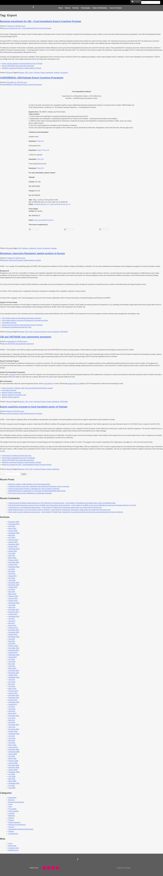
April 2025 (11, 526)
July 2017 (11, 619)
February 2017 (13, 628)
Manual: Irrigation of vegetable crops (14, 395)
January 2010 (12, 747)
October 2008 (12, 770)
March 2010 (12, 745)
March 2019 (12, 594)
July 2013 (11, 706)
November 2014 (13, 673)
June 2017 (11, 621)
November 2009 (13, 749)
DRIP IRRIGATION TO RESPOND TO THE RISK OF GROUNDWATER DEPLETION (36, 491)
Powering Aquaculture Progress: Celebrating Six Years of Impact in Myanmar (34, 488)
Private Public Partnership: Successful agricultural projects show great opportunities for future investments (88, 512)
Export (43, 72)
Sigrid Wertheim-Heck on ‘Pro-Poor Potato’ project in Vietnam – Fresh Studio (34, 510)
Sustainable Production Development (20, 829)
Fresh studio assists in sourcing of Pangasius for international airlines (25, 320)
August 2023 (12, 551)
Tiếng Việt (40, 141)
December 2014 (13, 670)
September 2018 (13, 603)
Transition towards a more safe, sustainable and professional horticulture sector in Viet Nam (38, 486)
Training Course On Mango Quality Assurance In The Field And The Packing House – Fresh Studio (41, 503)
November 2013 (13, 697)
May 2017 (11, 623)
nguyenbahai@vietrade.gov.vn (60, 204)
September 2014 (13, 677)
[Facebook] (63, 2)
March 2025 (12, 528)
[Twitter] (67, 2)
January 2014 (12, 693)
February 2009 (13, 761)
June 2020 (11, 580)
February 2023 (13, 560)
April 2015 (11, 666)
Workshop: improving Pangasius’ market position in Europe (21, 68)
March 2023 (12, 558)
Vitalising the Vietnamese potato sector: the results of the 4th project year (77, 507)
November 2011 (13, 724)
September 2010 (13, 734)
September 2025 (13, 524)
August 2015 (12, 657)
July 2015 (11, 659)
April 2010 (11, 743)
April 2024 (11, 537)
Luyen (23, 26)
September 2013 (13, 702)
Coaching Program (39, 331)
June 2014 (11, 682)
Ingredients (49, 72)
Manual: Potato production (10, 397)
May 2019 (11, 591)
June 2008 (11, 776)
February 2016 (13, 646)
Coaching (36, 72)
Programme (46, 248)
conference (32, 248)
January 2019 (12, 598)
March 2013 (12, 713)
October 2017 (12, 614)
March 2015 (12, 668)
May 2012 (11, 720)
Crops (10, 804)
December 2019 (13, 582)
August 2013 (12, 704)
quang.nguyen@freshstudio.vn (43, 220)
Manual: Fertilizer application (11, 392)
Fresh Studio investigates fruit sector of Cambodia (18, 458)
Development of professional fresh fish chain (16, 327)
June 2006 (11, 788)
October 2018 (12, 600)
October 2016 (12, 634)
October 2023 (12, 546)
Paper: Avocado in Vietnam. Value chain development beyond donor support (27, 388)
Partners (11, 818)
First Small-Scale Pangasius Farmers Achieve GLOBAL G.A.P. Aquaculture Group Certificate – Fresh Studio (44, 505)
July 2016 (11, 639)
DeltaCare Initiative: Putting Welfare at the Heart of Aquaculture (29, 484)
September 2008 (13, 772)
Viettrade (54, 248)
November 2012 (13, 715)
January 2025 (12, 531)
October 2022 (12, 564)
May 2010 (11, 740)
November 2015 (13, 650)
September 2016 (13, 637)
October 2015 (12, 652)
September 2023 (13, 549)
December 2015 (13, 648)
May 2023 (11, 555)
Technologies (85, 8)
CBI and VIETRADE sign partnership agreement (18, 66)
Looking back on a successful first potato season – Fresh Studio (29, 507)
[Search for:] (10, 474)
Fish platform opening (9, 322)
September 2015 (13, 655)
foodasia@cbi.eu (73, 383)
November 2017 (13, 612)
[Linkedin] (76, 2)
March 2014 (12, 688)
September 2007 (13, 783)
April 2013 (11, 711)
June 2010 (11, 738)
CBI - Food (29, 72)
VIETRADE (64, 331)
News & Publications (100, 8)
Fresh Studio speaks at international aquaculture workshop (21, 318)
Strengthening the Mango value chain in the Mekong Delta (96, 503)
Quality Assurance (14, 822)
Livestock (11, 813)
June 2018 (11, 605)
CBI (19, 248)
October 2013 (12, 700)
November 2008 (13, 767)
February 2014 (13, 691)
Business (10, 72)
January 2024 (12, 542)
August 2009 (12, 754)
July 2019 (11, 589)
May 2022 (11, 571)
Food (10, 806)
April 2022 (11, 573)
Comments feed (13, 848)
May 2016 (11, 641)
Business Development (16, 802)
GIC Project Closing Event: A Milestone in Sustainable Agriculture (30, 493)
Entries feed (12, 845)
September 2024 (13, 533)
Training (11, 831)
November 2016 (13, 632)
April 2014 (11, 686)
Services (75, 8)
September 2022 (13, 567)
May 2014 (11, 684)
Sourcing (11, 827)
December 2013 (13, 695)
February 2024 (13, 540)
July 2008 (11, 774)
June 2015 (11, 661)
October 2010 (12, 731)
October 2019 (12, 587)
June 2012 (11, 718)
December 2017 (13, 609)
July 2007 (11, 785)
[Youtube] (72, 2)
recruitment (64, 72)
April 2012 (11, 722)
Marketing (11, 815)
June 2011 (11, 727)
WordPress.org (13, 850)
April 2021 (11, 578)
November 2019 (13, 585)
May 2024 (11, 535)
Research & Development (17, 824)
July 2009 (11, 756)
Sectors (67, 8)
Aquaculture (12, 797)
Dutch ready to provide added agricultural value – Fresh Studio (29, 512)
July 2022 (11, 569)
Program (57, 72)
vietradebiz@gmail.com (41, 204)
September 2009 (13, 752)
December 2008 (13, 765)
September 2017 (13, 616)
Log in (10, 843)
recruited (12, 374)
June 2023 (11, 553)
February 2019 (13, 596)
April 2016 (11, 643)
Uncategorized (13, 833)
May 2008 (11, 779)
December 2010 (13, 729)
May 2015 (11, 664)
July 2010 (11, 736)
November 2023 (13, 544)
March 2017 (12, 625)
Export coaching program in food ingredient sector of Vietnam (22, 63)
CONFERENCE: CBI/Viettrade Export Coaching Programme (31, 77)
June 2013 (11, 709)
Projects (11, 820)
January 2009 (12, 763)
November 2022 (13, 562)
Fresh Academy (13, 811)
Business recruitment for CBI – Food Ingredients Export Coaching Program (40, 21)
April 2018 (11, 607)
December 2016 (13, 630)
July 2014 (11, 679)
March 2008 (12, 781)
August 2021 (12, 576)
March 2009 (12, 758)
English (39, 150)
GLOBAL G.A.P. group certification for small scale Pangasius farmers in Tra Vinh (109, 505)
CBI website (48, 383)
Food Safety (12, 809)
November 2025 (13, 522)
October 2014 (12, 675)
